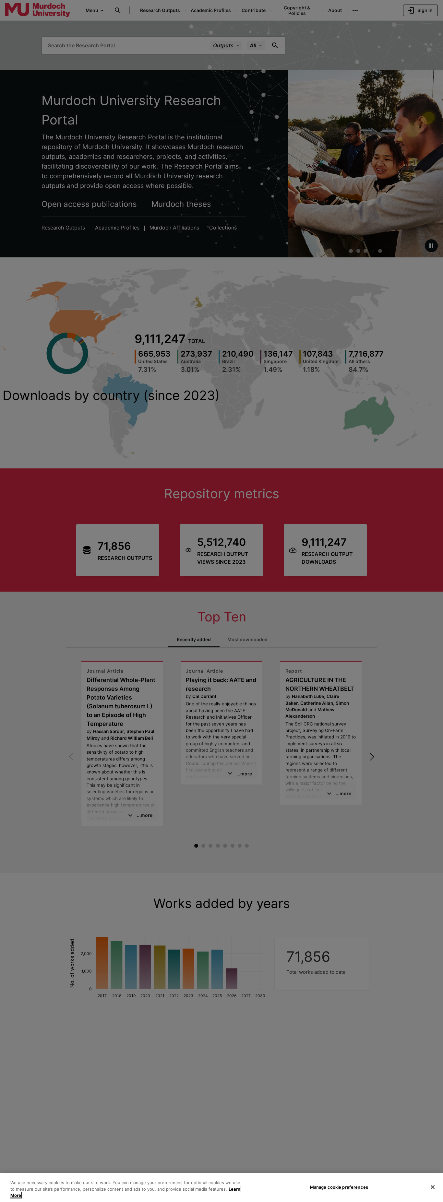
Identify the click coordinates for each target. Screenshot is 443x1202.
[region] (221, 1187)
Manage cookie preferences (339, 1186)
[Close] (432, 1187)
